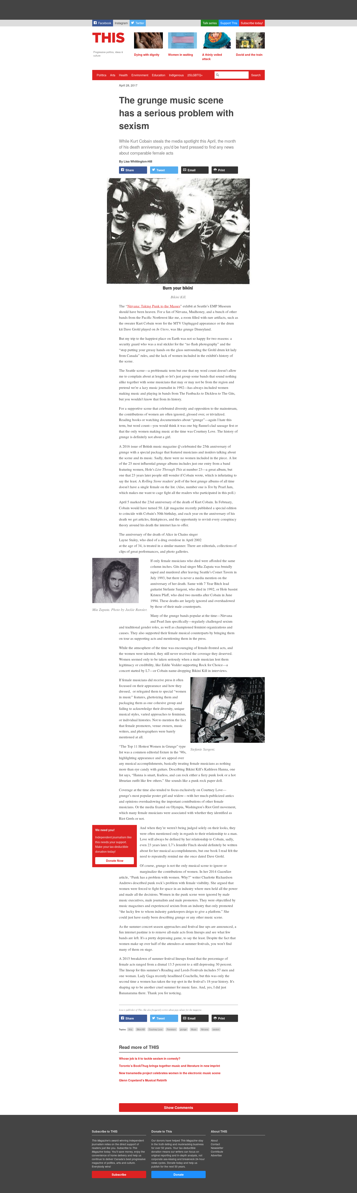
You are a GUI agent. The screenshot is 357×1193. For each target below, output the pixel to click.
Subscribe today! (252, 23)
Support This (228, 23)
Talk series (210, 23)
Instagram (121, 23)
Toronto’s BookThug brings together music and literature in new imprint (169, 1066)
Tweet (161, 170)
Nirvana (204, 1029)
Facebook (104, 23)
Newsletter (217, 1148)
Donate (178, 1174)
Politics (101, 75)
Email (191, 170)
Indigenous (176, 75)
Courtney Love (155, 1029)
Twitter (140, 23)
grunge (183, 1029)
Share (130, 170)
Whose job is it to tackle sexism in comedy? (149, 1058)
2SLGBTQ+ (195, 75)
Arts (112, 75)
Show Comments (178, 1107)
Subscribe (119, 1174)
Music (194, 1029)
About (214, 1140)
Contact (215, 1144)
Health (123, 75)
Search (256, 75)
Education (158, 75)
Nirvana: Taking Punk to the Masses (153, 306)
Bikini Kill (140, 1029)
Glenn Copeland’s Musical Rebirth (143, 1080)
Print (221, 170)
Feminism (171, 1029)
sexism (216, 1029)
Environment (139, 75)
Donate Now (114, 860)
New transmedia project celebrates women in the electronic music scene (170, 1073)
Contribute (217, 1151)
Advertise (216, 1155)
